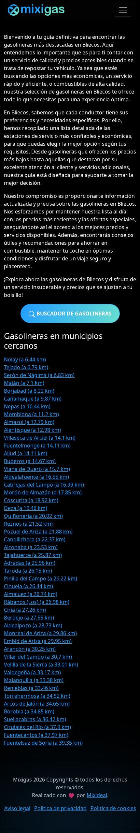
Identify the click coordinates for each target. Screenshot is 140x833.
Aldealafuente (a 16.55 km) (36, 476)
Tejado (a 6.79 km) (26, 367)
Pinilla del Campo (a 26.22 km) (40, 578)
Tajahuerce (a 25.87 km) (33, 555)
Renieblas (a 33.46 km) (31, 688)
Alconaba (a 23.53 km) (31, 547)
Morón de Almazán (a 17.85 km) (43, 492)
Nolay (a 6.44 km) (25, 359)
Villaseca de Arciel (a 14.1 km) (40, 437)
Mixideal (97, 795)
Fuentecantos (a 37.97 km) (36, 734)
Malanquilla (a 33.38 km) (33, 680)
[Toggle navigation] (123, 10)
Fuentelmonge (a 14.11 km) (37, 445)
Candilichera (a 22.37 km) (34, 539)
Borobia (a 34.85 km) (29, 711)
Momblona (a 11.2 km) (31, 414)
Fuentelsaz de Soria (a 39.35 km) (43, 742)
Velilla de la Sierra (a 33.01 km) (41, 664)
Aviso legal (17, 808)
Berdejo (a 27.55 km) (29, 617)
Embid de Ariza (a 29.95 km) (38, 641)
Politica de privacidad (60, 808)
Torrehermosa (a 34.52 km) (37, 695)
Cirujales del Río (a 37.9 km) (37, 727)
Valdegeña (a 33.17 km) (32, 672)
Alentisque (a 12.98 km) (32, 429)
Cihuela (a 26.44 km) (28, 586)
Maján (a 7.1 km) (24, 383)
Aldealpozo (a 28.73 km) (33, 625)
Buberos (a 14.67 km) (30, 461)
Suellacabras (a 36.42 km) (35, 719)
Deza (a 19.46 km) (25, 508)
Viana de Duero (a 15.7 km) (37, 469)
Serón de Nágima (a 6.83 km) (39, 375)
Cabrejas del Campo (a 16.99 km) (44, 484)
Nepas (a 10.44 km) (27, 406)
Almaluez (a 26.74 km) (30, 594)
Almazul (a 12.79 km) (29, 422)
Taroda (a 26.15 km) (28, 570)
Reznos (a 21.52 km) (28, 523)
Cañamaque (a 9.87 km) (33, 398)
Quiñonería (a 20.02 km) (33, 515)
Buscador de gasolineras (73, 313)
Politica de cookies (113, 808)
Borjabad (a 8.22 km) (29, 390)
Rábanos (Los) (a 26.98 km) (36, 602)
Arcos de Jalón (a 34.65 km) (37, 703)
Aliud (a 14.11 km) (25, 453)
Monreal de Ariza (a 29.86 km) (40, 633)
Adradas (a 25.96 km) (29, 562)
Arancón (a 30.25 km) (30, 648)
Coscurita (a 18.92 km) (31, 500)
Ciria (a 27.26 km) (25, 609)
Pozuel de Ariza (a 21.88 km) (38, 531)
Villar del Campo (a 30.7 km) (38, 656)
